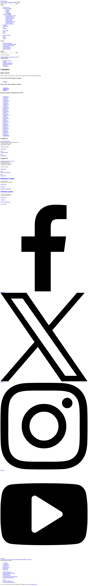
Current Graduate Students (8, 45)
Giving (4, 38)
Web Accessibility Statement (9, 582)
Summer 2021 (6, 118)
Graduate (7, 12)
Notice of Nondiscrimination (9, 573)
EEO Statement (6, 567)
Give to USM (3, 204)
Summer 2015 (6, 97)
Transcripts (5, 66)
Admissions (5, 8)
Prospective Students (7, 43)
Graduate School (9, 20)
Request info (5, 30)
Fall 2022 (5, 123)
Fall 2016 (5, 102)
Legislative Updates (7, 571)
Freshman (8, 9)
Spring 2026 (5, 134)
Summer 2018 (6, 108)
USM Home (3, 57)
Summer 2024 (6, 128)
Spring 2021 (5, 117)
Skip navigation (4, 1)
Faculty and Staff (6, 48)
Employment (5, 568)
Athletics (5, 28)
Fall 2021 (5, 119)
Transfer (7, 10)
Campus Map (3, 149)
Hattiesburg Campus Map (6, 188)
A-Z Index (5, 562)
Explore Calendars (4, 58)
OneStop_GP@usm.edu (5, 172)
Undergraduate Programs (11, 15)
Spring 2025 (5, 131)
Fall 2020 (5, 116)
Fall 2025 (5, 133)
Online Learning (9, 22)
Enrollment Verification (8, 62)
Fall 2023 (5, 126)
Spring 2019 (5, 110)
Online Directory (6, 574)
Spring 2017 (5, 103)
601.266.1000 (3, 184)
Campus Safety (6, 565)
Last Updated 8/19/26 (32, 584)
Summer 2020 (6, 115)
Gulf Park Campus (7, 191)
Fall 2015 (5, 98)
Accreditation (6, 564)
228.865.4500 (3, 197)
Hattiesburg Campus (7, 178)
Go (16, 3)
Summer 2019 (6, 111)
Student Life (5, 26)
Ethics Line (5, 569)
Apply (4, 33)
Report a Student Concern (8, 577)
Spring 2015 (5, 96)
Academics (5, 14)
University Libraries (10, 23)
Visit (4, 31)
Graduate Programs (10, 16)
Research (5, 25)
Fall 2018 (5, 109)
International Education (10, 21)
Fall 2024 (5, 130)
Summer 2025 (6, 132)
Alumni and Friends (7, 47)
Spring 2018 (5, 106)
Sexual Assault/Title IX (7, 581)
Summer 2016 (6, 101)
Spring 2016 (5, 100)
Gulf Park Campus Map (5, 201)
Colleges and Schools (10, 18)
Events (4, 37)
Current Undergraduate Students (9, 44)
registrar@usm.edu (4, 152)
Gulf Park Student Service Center (7, 161)
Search (2, 51)
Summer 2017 (6, 104)
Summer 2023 (6, 125)
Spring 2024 (5, 127)
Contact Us (3, 186)
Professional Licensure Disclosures (10, 576)
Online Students (6, 46)
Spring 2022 (5, 120)
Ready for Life (6, 7)
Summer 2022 (6, 121)
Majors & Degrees (7, 35)
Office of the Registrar (10, 57)
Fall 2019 (5, 112)
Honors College (9, 19)
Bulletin (4, 61)
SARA (4, 579)
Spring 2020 (5, 113)
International (8, 13)
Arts (4, 27)
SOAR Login (6, 65)
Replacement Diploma (7, 64)
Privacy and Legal (7, 575)
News (4, 36)
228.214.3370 (3, 175)
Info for (2, 40)
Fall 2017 (5, 105)
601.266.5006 (3, 155)
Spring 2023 (5, 124)
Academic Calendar (7, 60)
